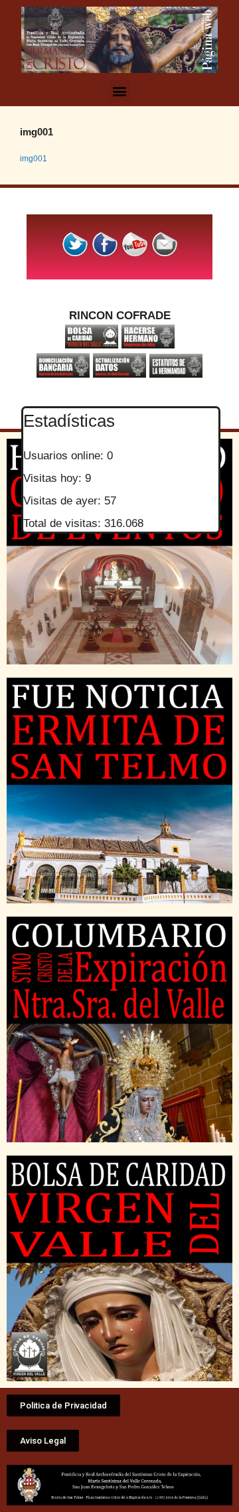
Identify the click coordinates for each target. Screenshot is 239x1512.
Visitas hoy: (54, 478)
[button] (120, 91)
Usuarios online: (65, 455)
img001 (33, 158)
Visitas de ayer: (63, 500)
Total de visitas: (63, 523)
